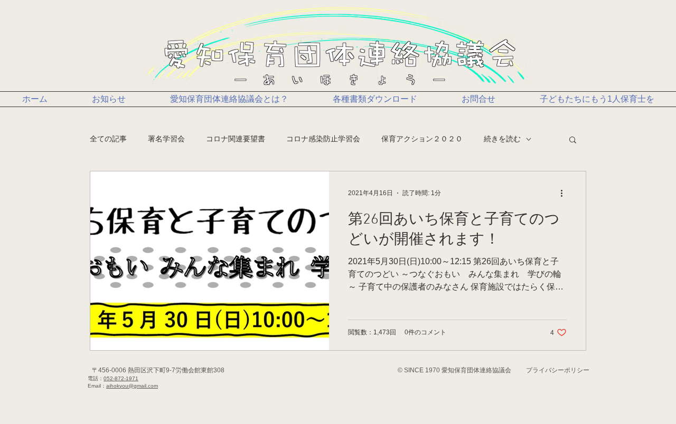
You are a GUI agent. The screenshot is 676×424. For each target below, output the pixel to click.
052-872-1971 (121, 378)
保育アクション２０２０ (422, 138)
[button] (573, 140)
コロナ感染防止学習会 (323, 138)
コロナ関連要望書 (235, 138)
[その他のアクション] (565, 193)
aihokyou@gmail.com (132, 386)
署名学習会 (166, 138)
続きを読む (502, 138)
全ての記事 (108, 138)
